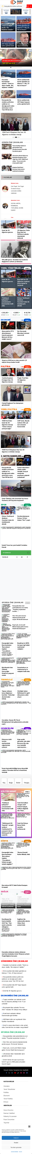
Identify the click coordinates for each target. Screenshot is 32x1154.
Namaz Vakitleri (9, 1113)
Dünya (6, 1102)
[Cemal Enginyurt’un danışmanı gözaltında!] (16, 393)
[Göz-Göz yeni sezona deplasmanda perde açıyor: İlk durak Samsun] (7, 621)
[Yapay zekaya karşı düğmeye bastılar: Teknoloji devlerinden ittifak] (8, 685)
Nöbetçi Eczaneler (10, 1116)
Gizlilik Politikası (14, 1151)
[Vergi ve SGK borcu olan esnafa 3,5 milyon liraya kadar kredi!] (16, 350)
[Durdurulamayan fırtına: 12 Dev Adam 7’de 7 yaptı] (23, 510)
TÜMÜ (27, 177)
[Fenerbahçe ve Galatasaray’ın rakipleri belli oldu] (23, 662)
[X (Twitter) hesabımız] (9, 1073)
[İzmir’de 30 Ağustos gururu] (8, 274)
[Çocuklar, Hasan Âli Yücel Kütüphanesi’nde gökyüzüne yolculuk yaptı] (16, 710)
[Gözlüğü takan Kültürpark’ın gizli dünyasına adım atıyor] (23, 685)
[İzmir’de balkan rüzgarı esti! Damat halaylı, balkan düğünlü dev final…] (23, 797)
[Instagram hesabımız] (12, 1073)
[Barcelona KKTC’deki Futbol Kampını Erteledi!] (16, 875)
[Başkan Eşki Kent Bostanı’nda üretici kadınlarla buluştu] (7, 170)
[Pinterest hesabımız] (21, 1073)
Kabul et (16, 1138)
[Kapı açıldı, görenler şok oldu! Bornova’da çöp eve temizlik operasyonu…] (23, 733)
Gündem (7, 1086)
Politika (6, 1092)
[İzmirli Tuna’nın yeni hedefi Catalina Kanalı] (16, 535)
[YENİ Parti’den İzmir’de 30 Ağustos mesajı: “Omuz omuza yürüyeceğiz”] (8, 415)
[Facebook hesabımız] (6, 1073)
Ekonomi (7, 1095)
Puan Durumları (9, 1119)
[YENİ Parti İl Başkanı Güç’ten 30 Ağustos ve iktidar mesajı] (16, 439)
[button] (29, 1126)
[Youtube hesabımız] (15, 1073)
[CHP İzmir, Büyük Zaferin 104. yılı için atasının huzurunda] (23, 415)
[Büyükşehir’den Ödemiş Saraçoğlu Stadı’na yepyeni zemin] (8, 662)
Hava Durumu (8, 1110)
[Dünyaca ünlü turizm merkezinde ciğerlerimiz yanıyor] (8, 733)
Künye (20, 1151)
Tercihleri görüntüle (16, 1147)
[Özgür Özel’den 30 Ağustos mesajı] (23, 372)
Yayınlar (6, 1123)
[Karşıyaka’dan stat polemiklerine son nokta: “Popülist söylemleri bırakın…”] (7, 612)
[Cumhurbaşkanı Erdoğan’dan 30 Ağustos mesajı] (8, 372)
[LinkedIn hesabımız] (27, 1073)
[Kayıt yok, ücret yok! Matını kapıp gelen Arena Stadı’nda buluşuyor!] (7, 631)
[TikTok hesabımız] (18, 1073)
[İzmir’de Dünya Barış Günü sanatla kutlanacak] (23, 817)
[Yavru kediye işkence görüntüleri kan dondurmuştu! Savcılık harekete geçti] (7, 149)
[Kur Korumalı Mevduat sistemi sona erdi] (23, 325)
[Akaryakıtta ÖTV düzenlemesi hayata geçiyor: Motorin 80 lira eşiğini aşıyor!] (8, 325)
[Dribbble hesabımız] (24, 1073)
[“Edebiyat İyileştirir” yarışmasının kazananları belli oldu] (8, 292)
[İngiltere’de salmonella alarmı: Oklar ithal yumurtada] (23, 913)
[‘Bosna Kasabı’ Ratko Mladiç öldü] (23, 846)
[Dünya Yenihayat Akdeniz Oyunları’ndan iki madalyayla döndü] (23, 292)
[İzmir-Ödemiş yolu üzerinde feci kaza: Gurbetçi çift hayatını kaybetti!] (16, 488)
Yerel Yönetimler (9, 1089)
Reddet (16, 1142)
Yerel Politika (8, 1099)
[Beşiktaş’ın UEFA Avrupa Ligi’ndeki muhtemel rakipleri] (23, 637)
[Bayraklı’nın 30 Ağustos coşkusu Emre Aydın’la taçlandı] (23, 274)
